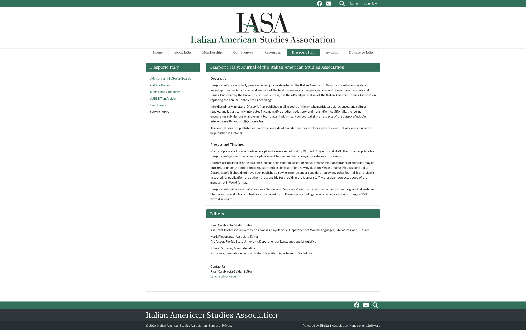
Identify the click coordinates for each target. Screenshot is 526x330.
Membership (212, 52)
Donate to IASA (361, 52)
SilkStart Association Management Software (350, 325)
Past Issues (158, 105)
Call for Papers (160, 85)
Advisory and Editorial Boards (170, 78)
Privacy (227, 325)
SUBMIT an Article (163, 98)
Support (214, 325)
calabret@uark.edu (223, 276)
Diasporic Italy (303, 52)
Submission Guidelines (165, 92)
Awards (332, 52)
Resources (272, 52)
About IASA (182, 52)
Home (158, 52)
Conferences (243, 52)
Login (354, 3)
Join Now (370, 3)
